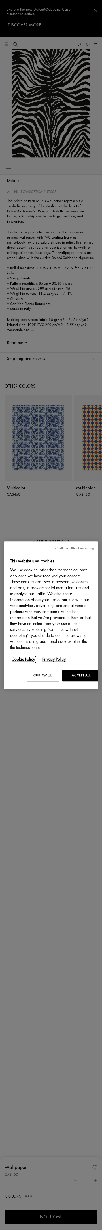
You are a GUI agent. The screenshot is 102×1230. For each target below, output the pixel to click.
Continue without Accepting (74, 548)
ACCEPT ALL (81, 675)
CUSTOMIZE (42, 675)
